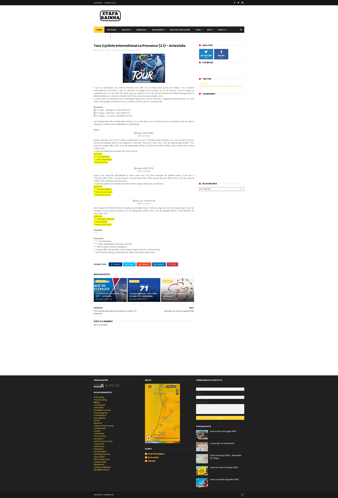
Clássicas (101, 36)
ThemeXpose (109, 495)
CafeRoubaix (99, 428)
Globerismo (99, 464)
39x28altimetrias (101, 470)
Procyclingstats (101, 412)
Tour (198, 30)
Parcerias (98, 3)
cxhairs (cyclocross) (103, 441)
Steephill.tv (99, 449)
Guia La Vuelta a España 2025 (224, 479)
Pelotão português (180, 30)
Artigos (126, 30)
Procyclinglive (100, 451)
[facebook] (234, 2)
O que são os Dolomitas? (222, 443)
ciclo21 (97, 420)
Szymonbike (99, 457)
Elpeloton (98, 423)
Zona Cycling (100, 436)
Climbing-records (102, 454)
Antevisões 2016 (133, 50)
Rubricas (141, 30)
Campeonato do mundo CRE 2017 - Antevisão (109, 294)
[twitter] (238, 2)
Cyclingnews (99, 405)
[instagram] (242, 2)
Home (99, 30)
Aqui (96, 233)
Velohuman (99, 446)
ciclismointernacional (104, 425)
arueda (97, 431)
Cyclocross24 (100, 462)
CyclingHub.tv (100, 415)
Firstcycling (99, 397)
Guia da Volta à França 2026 (224, 467)
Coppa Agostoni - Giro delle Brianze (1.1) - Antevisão (143, 294)
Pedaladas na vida (102, 410)
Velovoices (99, 407)
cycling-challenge (102, 467)
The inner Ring (100, 400)
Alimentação (110, 3)
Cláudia (151, 461)
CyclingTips (99, 433)
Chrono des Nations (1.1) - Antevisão (175, 294)
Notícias (111, 30)
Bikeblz (97, 402)
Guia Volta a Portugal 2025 (223, 431)
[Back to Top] (242, 495)
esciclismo (99, 438)
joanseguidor (100, 418)
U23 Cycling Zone (102, 459)
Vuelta (221, 30)
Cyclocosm (99, 444)
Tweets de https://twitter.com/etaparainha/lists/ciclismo (220, 85)
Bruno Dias (153, 457)
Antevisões (158, 30)
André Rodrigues (156, 454)
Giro (209, 30)
